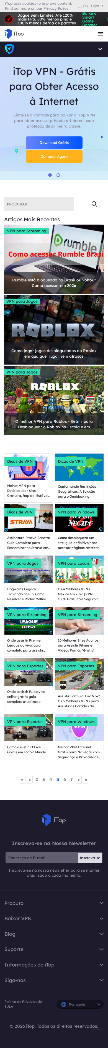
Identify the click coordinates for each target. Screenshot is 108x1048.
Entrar (13, 14)
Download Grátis (54, 142)
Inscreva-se (89, 858)
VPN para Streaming (26, 230)
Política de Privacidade (23, 1001)
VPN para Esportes (25, 665)
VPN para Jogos (22, 301)
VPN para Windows (76, 512)
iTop (54, 820)
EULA (8, 1006)
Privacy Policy (55, 8)
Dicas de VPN (20, 461)
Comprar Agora (54, 156)
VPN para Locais (74, 563)
